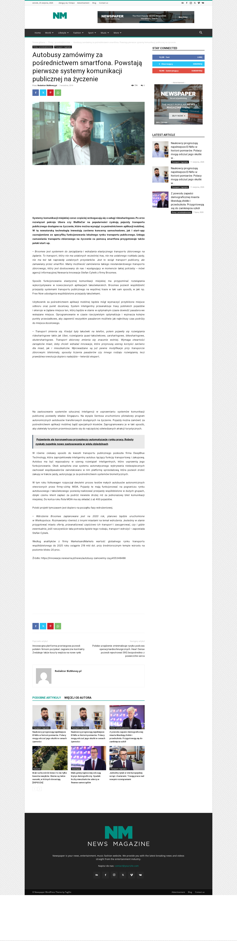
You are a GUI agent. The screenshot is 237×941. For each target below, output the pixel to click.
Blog (94, 3)
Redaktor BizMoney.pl (47, 85)
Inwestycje (76, 769)
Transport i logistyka (63, 47)
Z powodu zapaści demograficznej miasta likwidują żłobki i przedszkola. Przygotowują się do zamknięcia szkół (187, 201)
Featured (36, 769)
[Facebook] (186, 3)
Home (38, 32)
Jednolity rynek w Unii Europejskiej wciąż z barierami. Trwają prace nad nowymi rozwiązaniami (126, 776)
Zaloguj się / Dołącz (67, 3)
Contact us (103, 3)
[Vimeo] (199, 3)
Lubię (199, 57)
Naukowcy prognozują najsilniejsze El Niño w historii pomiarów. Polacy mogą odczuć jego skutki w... (186, 150)
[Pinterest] (50, 92)
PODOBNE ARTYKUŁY (46, 697)
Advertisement (83, 3)
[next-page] (40, 789)
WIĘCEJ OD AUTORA (77, 697)
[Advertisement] (88, 191)
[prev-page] (34, 789)
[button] (201, 32)
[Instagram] (191, 3)
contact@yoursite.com (127, 865)
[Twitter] (195, 3)
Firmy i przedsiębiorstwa (59, 42)
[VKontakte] (203, 3)
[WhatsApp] (58, 92)
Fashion (77, 32)
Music (103, 32)
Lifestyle (62, 32)
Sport (91, 32)
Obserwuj (197, 64)
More (116, 32)
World (48, 32)
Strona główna (38, 42)
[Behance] (182, 3)
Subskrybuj (197, 70)
